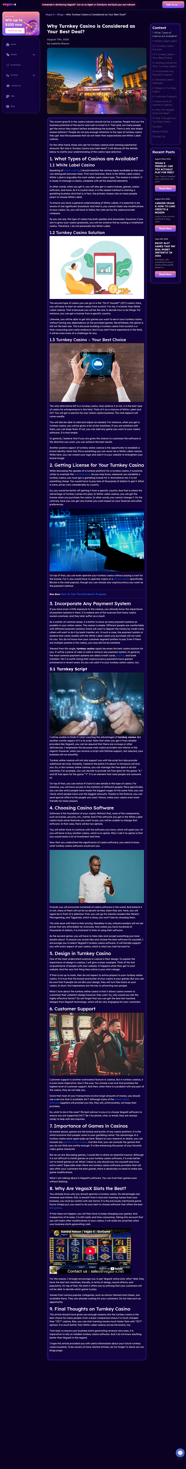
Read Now (165, 188)
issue (87, 474)
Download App (15, 31)
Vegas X (50, 14)
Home (13, 44)
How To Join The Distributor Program (83, 594)
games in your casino (75, 1142)
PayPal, (120, 655)
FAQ (12, 96)
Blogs (60, 14)
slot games (56, 1207)
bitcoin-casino (121, 578)
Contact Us (16, 86)
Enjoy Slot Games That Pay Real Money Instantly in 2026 (165, 249)
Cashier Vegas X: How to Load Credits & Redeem (165, 208)
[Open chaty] (180, 1453)
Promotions (15, 65)
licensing (79, 474)
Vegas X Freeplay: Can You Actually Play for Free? (164, 168)
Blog (12, 106)
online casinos (71, 170)
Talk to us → (173, 4)
